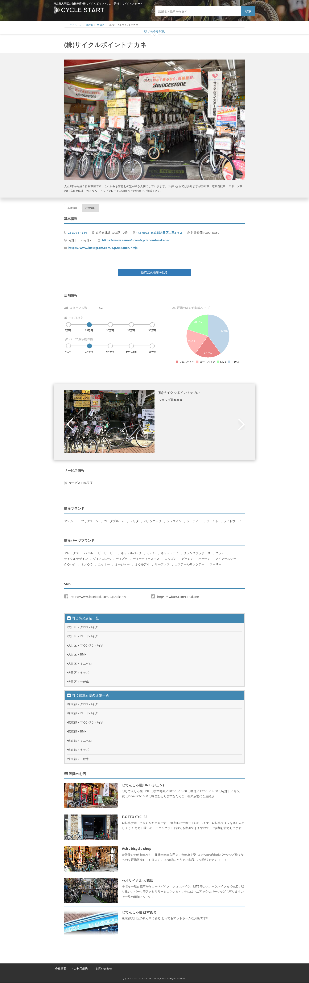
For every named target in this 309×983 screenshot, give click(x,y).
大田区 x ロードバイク (83, 636)
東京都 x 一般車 (78, 759)
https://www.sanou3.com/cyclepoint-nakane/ (135, 240)
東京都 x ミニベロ (80, 741)
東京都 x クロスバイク (83, 704)
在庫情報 (90, 208)
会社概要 (60, 968)
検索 (248, 11)
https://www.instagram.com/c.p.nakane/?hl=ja (102, 248)
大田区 (100, 24)
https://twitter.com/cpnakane (178, 597)
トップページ (74, 24)
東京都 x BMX (77, 731)
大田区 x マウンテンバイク (86, 645)
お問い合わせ (104, 968)
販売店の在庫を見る (154, 272)
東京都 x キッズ (78, 750)
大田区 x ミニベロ (80, 663)
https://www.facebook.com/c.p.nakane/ (98, 597)
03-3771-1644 (77, 233)
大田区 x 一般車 (78, 682)
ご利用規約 (81, 968)
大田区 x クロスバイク (83, 627)
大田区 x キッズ (78, 673)
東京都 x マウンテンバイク (86, 722)
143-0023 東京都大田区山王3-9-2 (159, 233)
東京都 (89, 24)
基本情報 (72, 208)
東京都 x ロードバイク (83, 713)
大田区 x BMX (77, 654)
